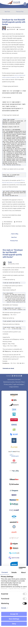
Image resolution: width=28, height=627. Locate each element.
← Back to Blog (14, 234)
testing (24, 226)
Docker (13, 226)
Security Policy (20, 382)
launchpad (18, 226)
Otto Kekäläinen (16, 27)
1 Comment (22, 29)
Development (7, 224)
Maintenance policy (9, 382)
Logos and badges (18, 384)
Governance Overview (13, 379)
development (7, 226)
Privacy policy (8, 384)
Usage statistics (14, 387)
